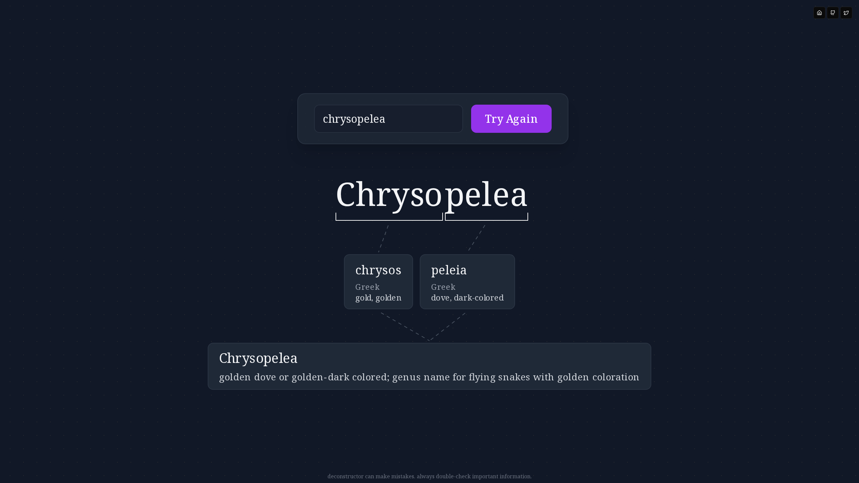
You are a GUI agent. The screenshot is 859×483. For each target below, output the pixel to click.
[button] (432, 118)
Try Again (511, 118)
